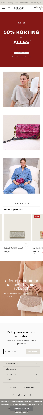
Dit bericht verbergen (21, 408)
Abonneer (32, 351)
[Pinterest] (24, 395)
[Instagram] (19, 395)
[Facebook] (13, 395)
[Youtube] (30, 395)
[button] (3, 8)
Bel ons (13, 387)
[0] (39, 8)
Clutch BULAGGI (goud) (13, 248)
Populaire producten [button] (13, 209)
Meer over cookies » (22, 412)
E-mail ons (29, 387)
